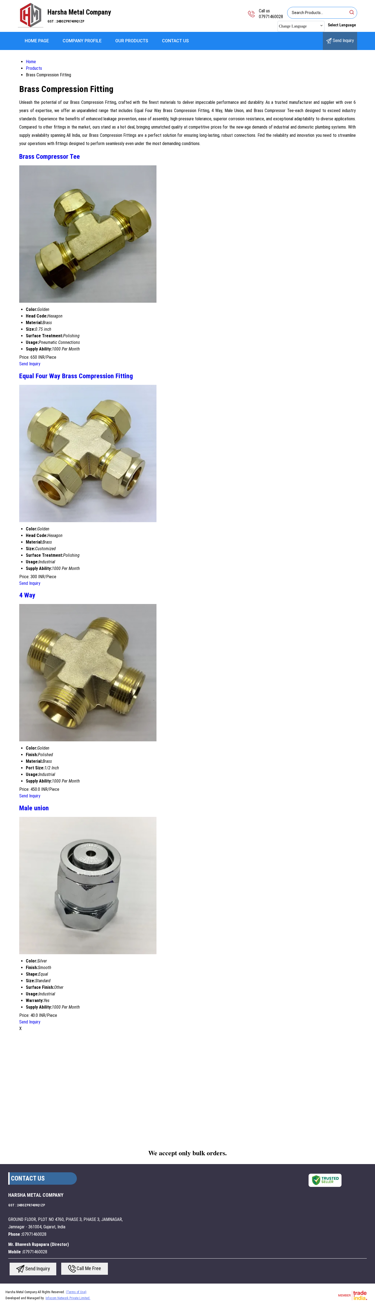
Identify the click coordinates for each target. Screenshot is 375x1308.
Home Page (37, 40)
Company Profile (82, 40)
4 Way (27, 595)
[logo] (30, 26)
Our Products (131, 40)
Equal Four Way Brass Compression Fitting (76, 376)
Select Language (342, 25)
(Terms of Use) (76, 1292)
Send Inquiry (343, 40)
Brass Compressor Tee (49, 156)
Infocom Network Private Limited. (68, 1298)
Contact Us (175, 40)
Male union (34, 808)
